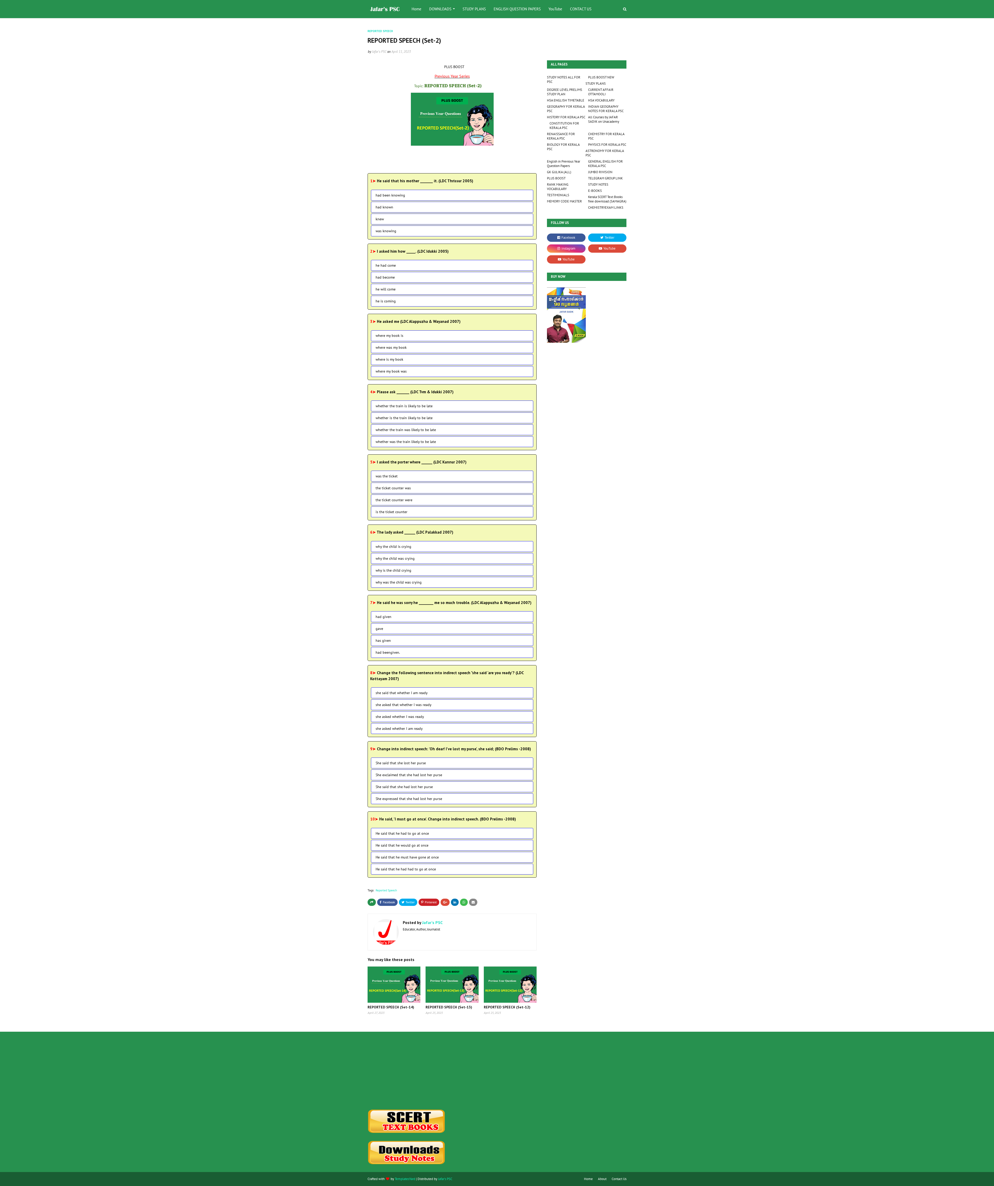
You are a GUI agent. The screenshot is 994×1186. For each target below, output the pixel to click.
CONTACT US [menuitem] (580, 8)
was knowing (386, 231)
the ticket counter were (394, 500)
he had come (386, 265)
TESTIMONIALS (558, 195)
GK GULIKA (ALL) (559, 172)
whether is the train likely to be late (404, 418)
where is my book (389, 359)
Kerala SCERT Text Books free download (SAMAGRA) (607, 199)
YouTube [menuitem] (555, 8)
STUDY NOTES (598, 184)
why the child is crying (393, 546)
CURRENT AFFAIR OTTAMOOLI (600, 92)
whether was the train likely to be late (406, 441)
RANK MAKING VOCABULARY (557, 186)
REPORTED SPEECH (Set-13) (449, 1007)
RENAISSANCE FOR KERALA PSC (561, 136)
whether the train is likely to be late (404, 406)
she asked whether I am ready (399, 728)
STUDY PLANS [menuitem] (474, 8)
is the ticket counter (391, 512)
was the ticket (387, 476)
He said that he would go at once (402, 845)
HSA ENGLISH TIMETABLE (565, 100)
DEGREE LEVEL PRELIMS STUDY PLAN (564, 92)
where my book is (389, 335)
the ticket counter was (393, 488)
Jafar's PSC (379, 51)
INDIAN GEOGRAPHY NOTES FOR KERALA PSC (606, 108)
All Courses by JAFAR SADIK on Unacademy (603, 119)
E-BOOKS (595, 190)
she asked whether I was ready (400, 716)
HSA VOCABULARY (601, 100)
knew (380, 219)
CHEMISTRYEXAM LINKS (605, 207)
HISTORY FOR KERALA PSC (566, 117)
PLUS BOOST (556, 178)
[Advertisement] (408, 1070)
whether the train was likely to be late (406, 429)
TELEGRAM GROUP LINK (605, 178)
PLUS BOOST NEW (601, 77)
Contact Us (619, 1179)
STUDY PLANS (596, 83)
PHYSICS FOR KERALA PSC (607, 144)
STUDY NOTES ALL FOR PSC (563, 79)
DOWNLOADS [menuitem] (440, 8)
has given (383, 640)
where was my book (391, 347)
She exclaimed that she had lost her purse (409, 775)
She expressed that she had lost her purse (409, 798)
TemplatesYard (405, 1179)
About (602, 1179)
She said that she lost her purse (401, 763)
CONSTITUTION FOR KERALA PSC (564, 125)
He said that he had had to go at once (406, 869)
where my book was (391, 371)
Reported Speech (386, 890)
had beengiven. (388, 652)
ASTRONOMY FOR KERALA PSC (605, 153)
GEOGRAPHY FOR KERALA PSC (566, 108)
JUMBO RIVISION (600, 172)
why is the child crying (393, 570)
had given (383, 616)
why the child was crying (395, 558)
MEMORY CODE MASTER (564, 201)
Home (588, 1179)
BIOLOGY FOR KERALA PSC (563, 146)
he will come (386, 289)
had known (384, 207)
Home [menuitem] (416, 8)
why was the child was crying (399, 582)
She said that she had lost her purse (404, 786)
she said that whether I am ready (402, 692)
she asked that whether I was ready (404, 704)
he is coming (386, 301)
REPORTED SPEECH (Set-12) (507, 1007)
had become (385, 277)
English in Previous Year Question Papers (563, 163)
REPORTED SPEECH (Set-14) (391, 1007)
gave (379, 628)
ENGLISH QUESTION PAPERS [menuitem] (517, 8)
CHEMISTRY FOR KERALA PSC (606, 136)
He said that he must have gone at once (407, 857)
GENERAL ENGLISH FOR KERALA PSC (605, 163)
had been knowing (390, 195)
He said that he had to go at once (402, 833)
